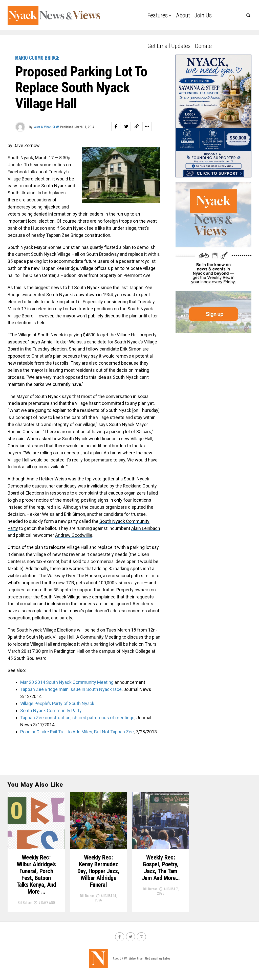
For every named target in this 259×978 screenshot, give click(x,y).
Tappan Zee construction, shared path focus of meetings (77, 717)
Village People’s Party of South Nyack (57, 703)
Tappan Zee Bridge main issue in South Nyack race (71, 689)
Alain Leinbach (145, 528)
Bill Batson (25, 902)
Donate (203, 46)
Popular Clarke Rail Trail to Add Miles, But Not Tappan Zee (77, 731)
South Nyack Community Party (51, 710)
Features (157, 15)
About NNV (120, 958)
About (183, 15)
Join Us (203, 15)
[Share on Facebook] (115, 126)
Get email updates (168, 46)
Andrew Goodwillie (73, 535)
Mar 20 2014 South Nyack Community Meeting (67, 682)
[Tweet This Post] (126, 126)
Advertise (135, 958)
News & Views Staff (46, 126)
